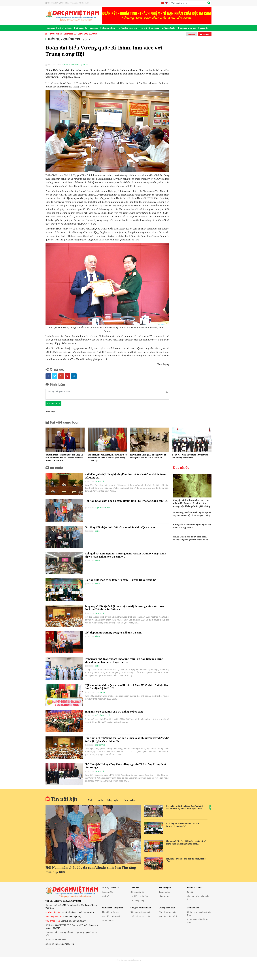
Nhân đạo (94, 28)
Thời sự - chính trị (110, 887)
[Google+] (61, 376)
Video (91, 800)
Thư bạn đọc (108, 920)
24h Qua (191, 34)
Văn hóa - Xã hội (108, 28)
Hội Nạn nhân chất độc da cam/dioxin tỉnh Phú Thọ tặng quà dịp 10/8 (126, 502)
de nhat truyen (56, 948)
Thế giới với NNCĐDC (71, 65)
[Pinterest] (67, 376)
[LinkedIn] (74, 376)
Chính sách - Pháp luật (128, 28)
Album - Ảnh (204, 28)
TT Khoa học (193, 907)
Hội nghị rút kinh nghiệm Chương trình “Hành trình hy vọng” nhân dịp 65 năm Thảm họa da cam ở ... (125, 555)
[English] (166, 2)
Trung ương (164, 892)
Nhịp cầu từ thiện (102, 508)
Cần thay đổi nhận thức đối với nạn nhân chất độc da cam (120, 527)
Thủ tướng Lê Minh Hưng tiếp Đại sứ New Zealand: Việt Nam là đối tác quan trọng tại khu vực (107, 457)
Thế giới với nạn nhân (150, 28)
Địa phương (100, 692)
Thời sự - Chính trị (65, 28)
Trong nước (100, 481)
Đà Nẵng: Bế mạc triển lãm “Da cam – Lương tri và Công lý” (120, 579)
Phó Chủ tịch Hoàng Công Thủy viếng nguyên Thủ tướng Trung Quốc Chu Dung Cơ (126, 766)
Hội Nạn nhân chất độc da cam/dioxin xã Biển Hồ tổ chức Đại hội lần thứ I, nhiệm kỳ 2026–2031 (126, 687)
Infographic (113, 800)
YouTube (205, 34)
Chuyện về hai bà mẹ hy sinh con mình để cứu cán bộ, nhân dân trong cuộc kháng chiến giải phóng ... (191, 505)
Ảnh (100, 800)
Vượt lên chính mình (168, 916)
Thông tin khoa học (187, 28)
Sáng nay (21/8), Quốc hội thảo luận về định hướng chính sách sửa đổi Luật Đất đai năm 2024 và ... (125, 608)
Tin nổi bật (64, 799)
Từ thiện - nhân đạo (139, 896)
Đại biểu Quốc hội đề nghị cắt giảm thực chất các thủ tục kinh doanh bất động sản (126, 476)
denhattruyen (49, 948)
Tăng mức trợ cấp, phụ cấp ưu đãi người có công (114, 711)
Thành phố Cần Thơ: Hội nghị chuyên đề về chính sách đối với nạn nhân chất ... (186, 842)
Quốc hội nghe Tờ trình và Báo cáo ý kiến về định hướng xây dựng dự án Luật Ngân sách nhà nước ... (127, 739)
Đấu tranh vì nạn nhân (141, 912)
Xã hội (97, 531)
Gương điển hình (169, 28)
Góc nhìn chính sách (111, 916)
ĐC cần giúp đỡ (137, 892)
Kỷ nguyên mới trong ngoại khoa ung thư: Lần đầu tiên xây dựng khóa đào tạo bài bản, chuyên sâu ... (124, 660)
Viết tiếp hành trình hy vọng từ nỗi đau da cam (113, 632)
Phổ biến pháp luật (103, 715)
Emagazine (130, 800)
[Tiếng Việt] (162, 2)
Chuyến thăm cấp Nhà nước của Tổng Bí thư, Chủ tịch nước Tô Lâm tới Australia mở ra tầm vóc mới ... (64, 457)
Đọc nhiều (181, 467)
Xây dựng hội (81, 28)
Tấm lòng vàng (137, 900)
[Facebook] (48, 376)
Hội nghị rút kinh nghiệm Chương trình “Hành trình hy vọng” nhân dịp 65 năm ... (185, 807)
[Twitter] (54, 376)
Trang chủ (51, 28)
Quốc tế (86, 39)
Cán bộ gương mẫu (167, 912)
